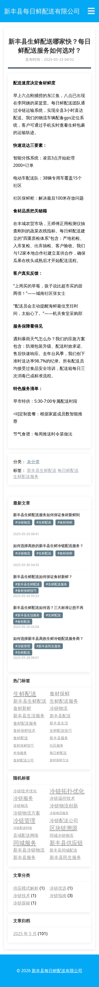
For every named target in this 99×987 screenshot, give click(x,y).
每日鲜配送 (68, 470)
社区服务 (56, 745)
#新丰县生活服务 (27, 615)
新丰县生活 (59, 723)
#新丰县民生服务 (48, 646)
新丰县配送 (60, 716)
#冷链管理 (22, 646)
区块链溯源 (63, 828)
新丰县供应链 (66, 842)
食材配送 (20, 738)
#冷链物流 (22, 522)
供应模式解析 (26, 888)
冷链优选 (58, 888)
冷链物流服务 (59, 813)
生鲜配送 (24, 693)
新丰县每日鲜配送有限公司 (57, 971)
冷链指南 (58, 895)
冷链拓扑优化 (67, 791)
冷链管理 (24, 820)
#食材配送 (22, 621)
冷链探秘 (21, 903)
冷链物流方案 (26, 813)
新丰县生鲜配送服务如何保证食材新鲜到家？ (46, 514)
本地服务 (20, 752)
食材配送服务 (25, 723)
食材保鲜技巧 (23, 745)
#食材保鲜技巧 (25, 590)
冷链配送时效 (22, 827)
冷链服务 (23, 798)
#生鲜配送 (43, 522)
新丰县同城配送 (63, 850)
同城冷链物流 (61, 835)
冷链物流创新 (64, 805)
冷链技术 (21, 895)
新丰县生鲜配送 (41, 470)
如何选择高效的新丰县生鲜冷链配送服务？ (48, 545)
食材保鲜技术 (24, 730)
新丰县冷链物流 (29, 850)
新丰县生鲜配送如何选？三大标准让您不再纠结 (48, 607)
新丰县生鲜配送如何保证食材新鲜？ (42, 576)
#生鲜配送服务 (56, 584)
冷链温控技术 (62, 798)
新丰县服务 (59, 738)
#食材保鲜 (65, 522)
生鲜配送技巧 (61, 730)
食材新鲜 (22, 708)
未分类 (33, 462)
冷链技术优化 (25, 790)
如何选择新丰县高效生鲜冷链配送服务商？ (48, 638)
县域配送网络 (26, 835)
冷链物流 (59, 708)
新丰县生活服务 (29, 716)
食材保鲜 (60, 693)
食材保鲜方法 (59, 760)
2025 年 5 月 (25, 933)
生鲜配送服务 (26, 476)
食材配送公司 (23, 760)
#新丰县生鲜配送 (27, 584)
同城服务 (24, 842)
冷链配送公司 (64, 820)
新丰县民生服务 (65, 857)
